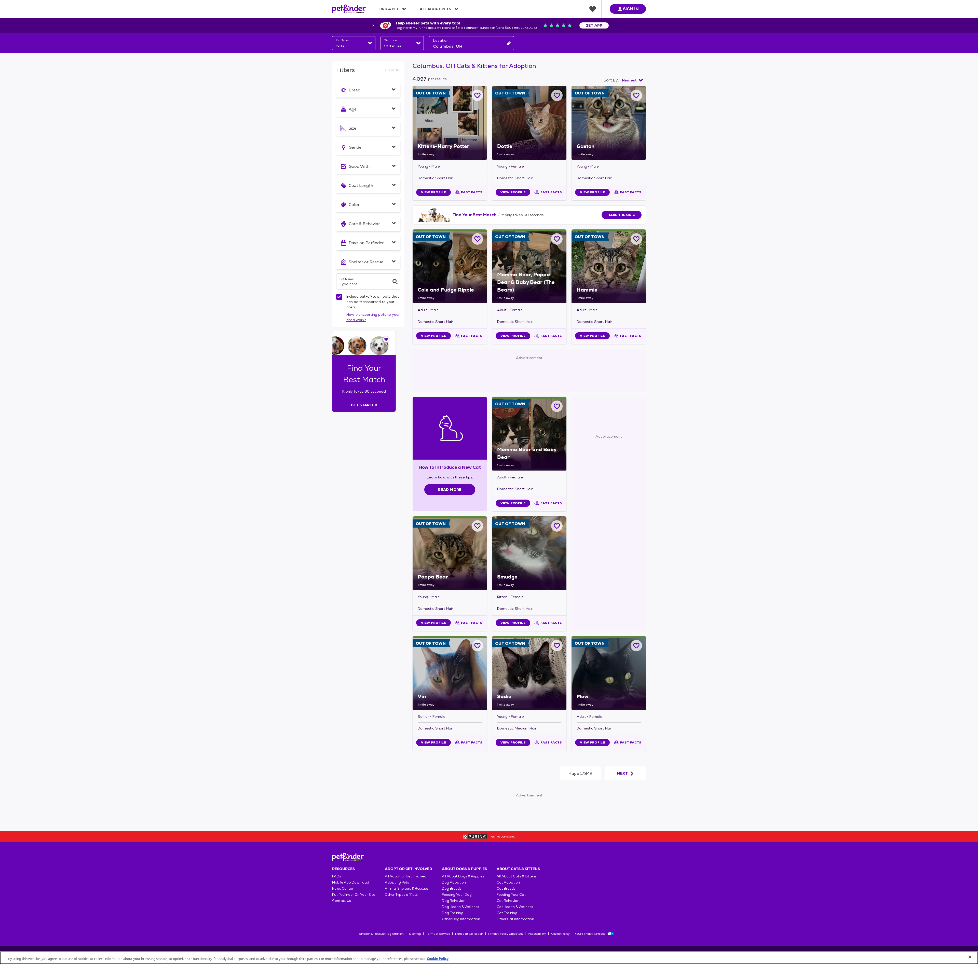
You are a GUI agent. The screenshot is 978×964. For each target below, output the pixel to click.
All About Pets (435, 9)
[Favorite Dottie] (556, 95)
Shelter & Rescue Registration (381, 934)
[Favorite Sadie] (556, 645)
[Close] (969, 957)
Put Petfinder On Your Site (353, 894)
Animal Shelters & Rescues (407, 888)
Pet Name (346, 279)
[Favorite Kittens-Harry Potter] (477, 95)
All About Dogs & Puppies (463, 876)
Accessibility (537, 934)
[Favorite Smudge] (556, 525)
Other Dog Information (461, 919)
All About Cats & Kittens (517, 876)
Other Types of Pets (401, 894)
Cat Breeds (506, 888)
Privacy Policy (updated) (505, 934)
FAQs (336, 876)
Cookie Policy (560, 934)
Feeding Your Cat (511, 894)
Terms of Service (438, 934)
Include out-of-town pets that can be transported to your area (372, 301)
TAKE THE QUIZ (621, 215)
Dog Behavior (453, 901)
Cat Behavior (508, 901)
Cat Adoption (508, 882)
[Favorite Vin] (477, 645)
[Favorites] (593, 9)
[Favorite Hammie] (636, 238)
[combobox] (353, 43)
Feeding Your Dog (457, 894)
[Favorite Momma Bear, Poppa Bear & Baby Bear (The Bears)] (556, 238)
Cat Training (507, 913)
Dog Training (452, 913)
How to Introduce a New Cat (450, 467)
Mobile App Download (350, 882)
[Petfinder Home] (349, 9)
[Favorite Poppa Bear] (477, 525)
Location (441, 40)
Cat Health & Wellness (515, 907)
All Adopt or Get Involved (405, 876)
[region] (489, 957)
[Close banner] (373, 25)
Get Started (364, 405)
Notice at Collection (469, 934)
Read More (449, 489)
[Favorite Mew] (636, 645)
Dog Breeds (451, 888)
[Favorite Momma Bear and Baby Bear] (556, 406)
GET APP (594, 25)
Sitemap (415, 934)
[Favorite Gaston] (636, 95)
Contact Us (341, 901)
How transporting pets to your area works (373, 317)
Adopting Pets (397, 882)
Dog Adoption (454, 882)
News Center (342, 888)
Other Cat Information (515, 919)
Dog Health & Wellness (460, 907)
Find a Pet (388, 9)
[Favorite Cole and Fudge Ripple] (477, 238)
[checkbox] (339, 297)
